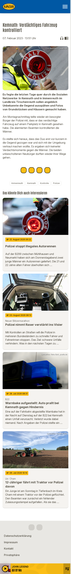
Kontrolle (44, 183)
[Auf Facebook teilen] (23, 170)
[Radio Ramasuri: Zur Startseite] (31, 6)
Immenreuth (17, 183)
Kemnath (31, 183)
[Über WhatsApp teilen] (39, 170)
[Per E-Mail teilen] (47, 170)
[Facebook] (31, 527)
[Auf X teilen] (31, 170)
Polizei (56, 183)
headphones (62, 38)
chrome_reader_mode (66, 38)
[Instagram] (39, 527)
